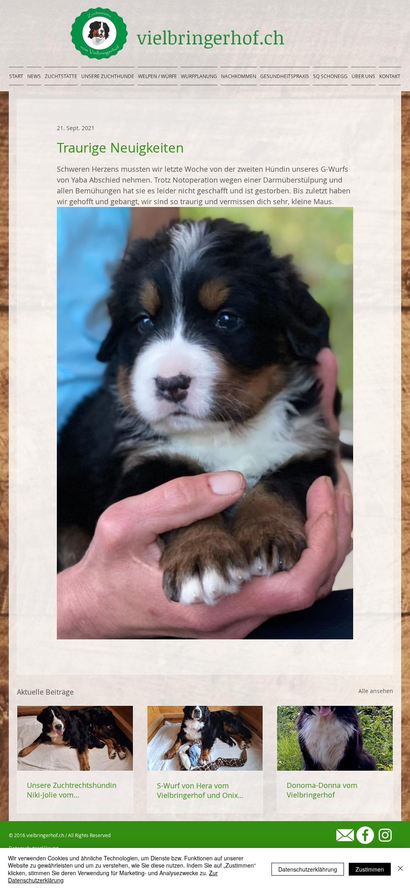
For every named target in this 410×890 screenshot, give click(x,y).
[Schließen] (400, 869)
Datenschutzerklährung (307, 869)
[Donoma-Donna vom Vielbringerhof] (335, 738)
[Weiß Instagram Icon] (385, 835)
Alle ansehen (375, 691)
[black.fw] (345, 835)
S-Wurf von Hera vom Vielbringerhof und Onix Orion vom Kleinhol (197, 790)
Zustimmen (370, 869)
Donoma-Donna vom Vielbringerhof (322, 790)
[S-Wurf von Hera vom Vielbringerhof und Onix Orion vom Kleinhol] (205, 738)
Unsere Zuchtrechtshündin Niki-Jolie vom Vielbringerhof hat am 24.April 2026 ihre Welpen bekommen (72, 790)
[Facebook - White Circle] (365, 835)
